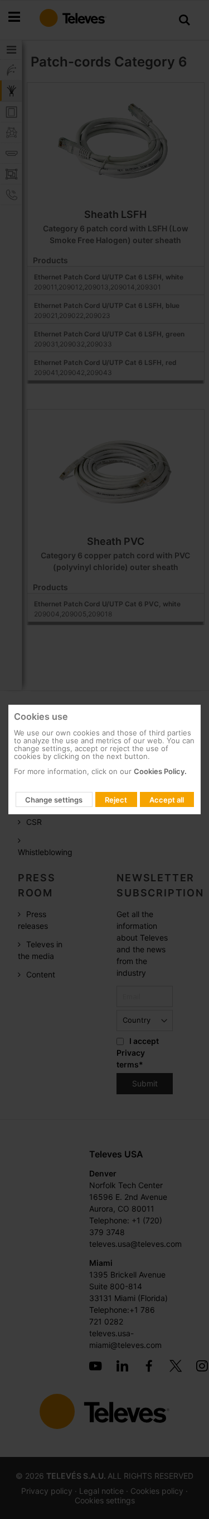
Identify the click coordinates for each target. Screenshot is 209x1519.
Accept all (166, 799)
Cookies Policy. (160, 771)
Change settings (53, 799)
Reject (116, 799)
